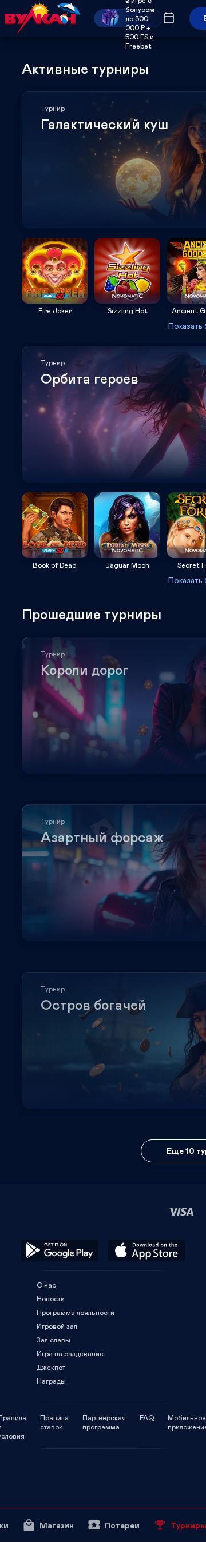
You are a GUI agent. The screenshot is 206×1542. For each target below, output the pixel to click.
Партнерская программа (104, 1417)
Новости (51, 1298)
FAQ (147, 1417)
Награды (51, 1380)
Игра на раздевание (70, 1353)
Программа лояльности (75, 1312)
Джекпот (51, 1367)
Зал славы (53, 1339)
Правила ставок (54, 1417)
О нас (46, 1284)
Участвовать (55, 299)
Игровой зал (57, 1325)
